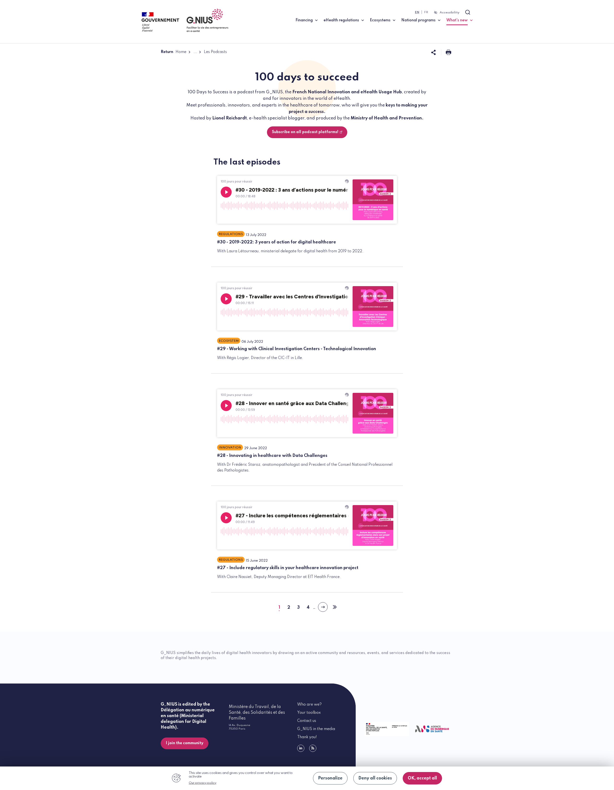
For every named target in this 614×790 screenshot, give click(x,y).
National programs (418, 20)
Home (181, 52)
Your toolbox (309, 713)
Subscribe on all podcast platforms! (305, 132)
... (195, 52)
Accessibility (450, 12)
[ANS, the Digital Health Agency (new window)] (432, 729)
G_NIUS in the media (316, 729)
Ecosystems (380, 20)
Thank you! (307, 737)
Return (167, 52)
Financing (304, 20)
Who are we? (309, 705)
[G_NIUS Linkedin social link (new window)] (300, 748)
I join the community (184, 743)
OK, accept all (422, 778)
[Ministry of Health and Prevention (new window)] (386, 729)
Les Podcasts (215, 52)
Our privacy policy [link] (202, 782)
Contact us (306, 721)
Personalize (330, 778)
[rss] (312, 748)
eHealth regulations (341, 20)
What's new (459, 20)
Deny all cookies (375, 778)
